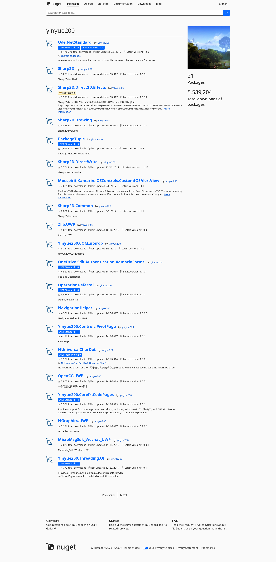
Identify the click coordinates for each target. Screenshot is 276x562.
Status (114, 521)
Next (123, 495)
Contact (52, 521)
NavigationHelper (75, 308)
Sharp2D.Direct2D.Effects (82, 87)
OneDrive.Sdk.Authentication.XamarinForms (101, 262)
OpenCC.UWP (70, 375)
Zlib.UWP (66, 224)
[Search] (226, 13)
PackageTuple (71, 139)
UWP (85, 363)
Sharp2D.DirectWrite (77, 161)
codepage (75, 55)
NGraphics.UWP (73, 420)
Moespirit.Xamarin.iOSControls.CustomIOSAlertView (108, 180)
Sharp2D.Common (75, 205)
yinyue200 (104, 42)
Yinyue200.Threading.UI (81, 458)
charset (65, 55)
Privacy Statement (187, 548)
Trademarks (207, 548)
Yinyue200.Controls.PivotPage (87, 326)
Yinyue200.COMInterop (80, 243)
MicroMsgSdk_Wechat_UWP (84, 439)
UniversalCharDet (99, 363)
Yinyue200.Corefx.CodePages (86, 394)
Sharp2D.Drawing (75, 120)
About (117, 548)
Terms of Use (132, 548)
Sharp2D (66, 68)
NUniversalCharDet (77, 349)
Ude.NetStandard (75, 42)
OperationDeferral (76, 285)
